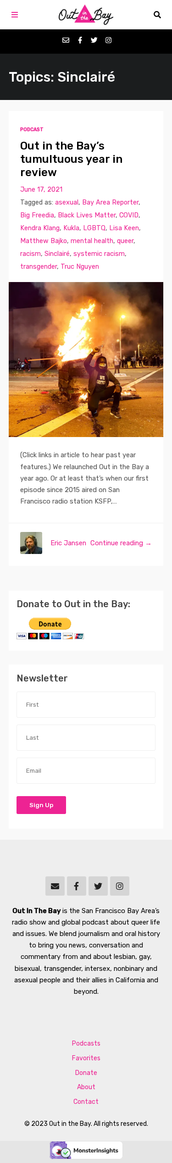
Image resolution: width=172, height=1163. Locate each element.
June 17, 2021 (41, 190)
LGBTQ (94, 228)
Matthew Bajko (43, 241)
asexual (66, 202)
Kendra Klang (40, 228)
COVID (129, 215)
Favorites (86, 1058)
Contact (86, 1102)
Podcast (32, 130)
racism (30, 254)
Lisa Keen (124, 228)
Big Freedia (37, 215)
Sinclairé (57, 254)
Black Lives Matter (87, 215)
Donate (86, 1073)
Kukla (71, 228)
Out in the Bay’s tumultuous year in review (71, 159)
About (86, 1087)
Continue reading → (121, 543)
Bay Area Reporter (110, 202)
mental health (92, 241)
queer (125, 241)
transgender (38, 267)
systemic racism (99, 254)
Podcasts (86, 1043)
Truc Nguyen (80, 267)
